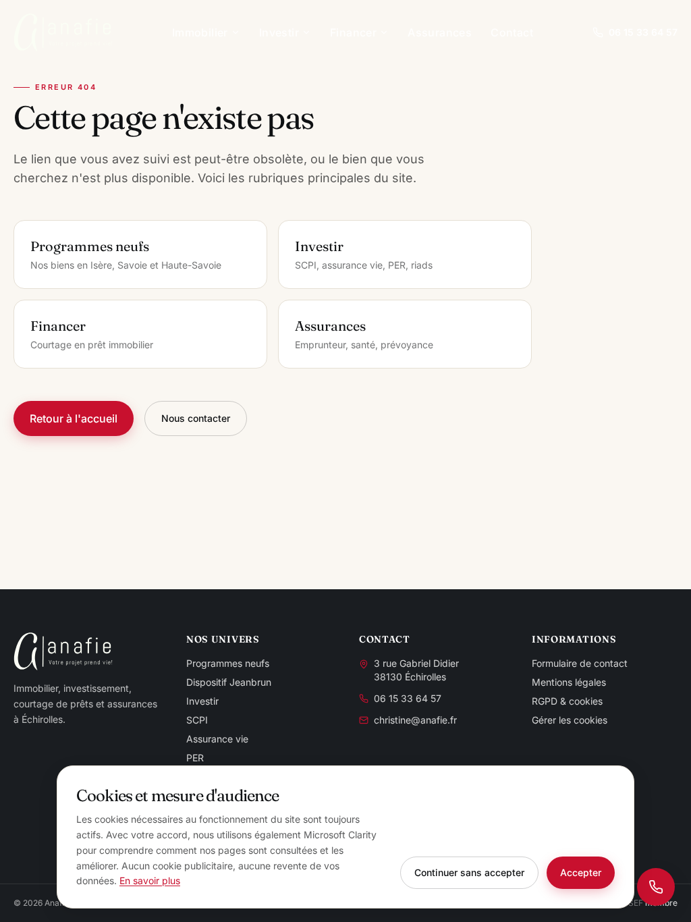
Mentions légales (569, 682)
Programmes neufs (227, 663)
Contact (512, 32)
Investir (279, 32)
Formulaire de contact (580, 663)
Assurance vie (217, 738)
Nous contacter (195, 418)
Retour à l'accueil (73, 418)
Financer (353, 32)
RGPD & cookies (567, 701)
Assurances (440, 32)
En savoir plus (149, 880)
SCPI (197, 720)
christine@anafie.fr (415, 720)
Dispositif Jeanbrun (228, 682)
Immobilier (200, 32)
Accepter (580, 872)
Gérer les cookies (569, 720)
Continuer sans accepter (469, 872)
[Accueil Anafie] (63, 32)
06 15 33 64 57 (643, 32)
